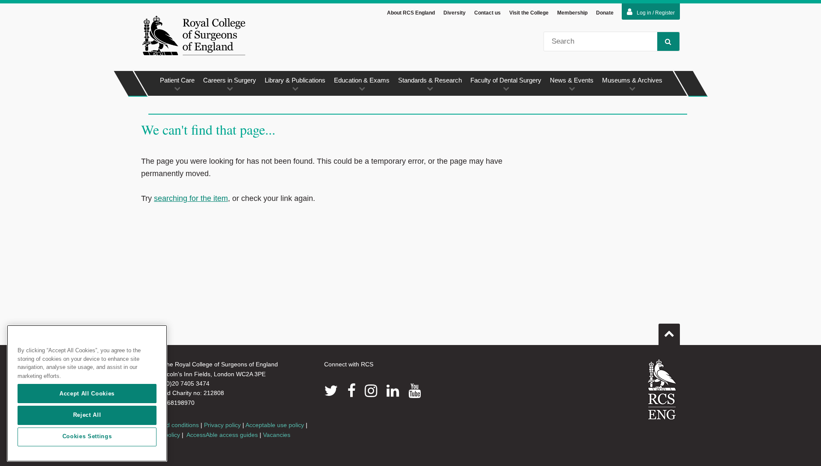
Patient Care (177, 80)
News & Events (572, 80)
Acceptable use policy (274, 425)
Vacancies (276, 434)
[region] (87, 393)
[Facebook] (351, 391)
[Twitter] (331, 391)
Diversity (454, 13)
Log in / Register (656, 13)
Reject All (87, 415)
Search (668, 41)
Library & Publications (295, 80)
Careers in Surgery (229, 80)
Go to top (669, 334)
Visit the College (529, 13)
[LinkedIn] (393, 391)
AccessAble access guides (222, 434)
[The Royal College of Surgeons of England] (193, 35)
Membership (572, 13)
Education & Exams (362, 80)
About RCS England (411, 13)
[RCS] (662, 389)
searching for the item (191, 198)
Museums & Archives (632, 80)
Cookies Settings (87, 437)
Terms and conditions (170, 425)
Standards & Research (430, 80)
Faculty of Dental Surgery (505, 80)
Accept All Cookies (87, 393)
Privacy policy (222, 425)
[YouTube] (414, 391)
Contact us (487, 13)
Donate (605, 13)
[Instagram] (371, 391)
